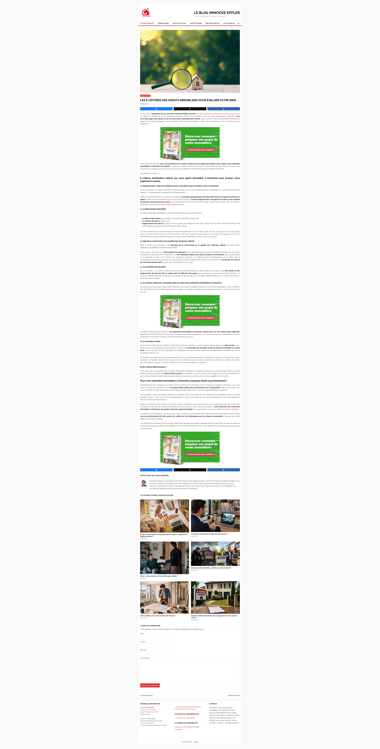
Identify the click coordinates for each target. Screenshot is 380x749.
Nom (142, 634)
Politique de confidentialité (186, 718)
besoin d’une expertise (229, 409)
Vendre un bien (163, 23)
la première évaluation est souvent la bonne (220, 114)
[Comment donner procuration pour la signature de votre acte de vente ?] (215, 613)
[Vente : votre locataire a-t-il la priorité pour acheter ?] (164, 573)
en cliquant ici (202, 362)
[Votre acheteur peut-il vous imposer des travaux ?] (164, 613)
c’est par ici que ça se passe (206, 237)
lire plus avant (188, 337)
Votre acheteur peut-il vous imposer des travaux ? (157, 616)
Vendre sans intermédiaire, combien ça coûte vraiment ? (211, 568)
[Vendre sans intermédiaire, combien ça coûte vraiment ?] (215, 565)
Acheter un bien (196, 23)
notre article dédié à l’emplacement (170, 204)
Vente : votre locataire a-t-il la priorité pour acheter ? (159, 576)
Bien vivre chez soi (212, 23)
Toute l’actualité (147, 23)
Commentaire (145, 658)
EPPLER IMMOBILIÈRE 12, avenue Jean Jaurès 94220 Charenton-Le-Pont (149, 710)
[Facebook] (238, 23)
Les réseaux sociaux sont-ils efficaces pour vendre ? (209, 534)
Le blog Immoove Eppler (217, 13)
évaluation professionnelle (164, 423)
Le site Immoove (229, 23)
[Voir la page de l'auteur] (143, 483)
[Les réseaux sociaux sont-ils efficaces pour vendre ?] (215, 531)
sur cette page (187, 262)
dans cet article (154, 278)
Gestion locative (179, 23)
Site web (143, 650)
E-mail (143, 642)
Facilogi (195, 742)
